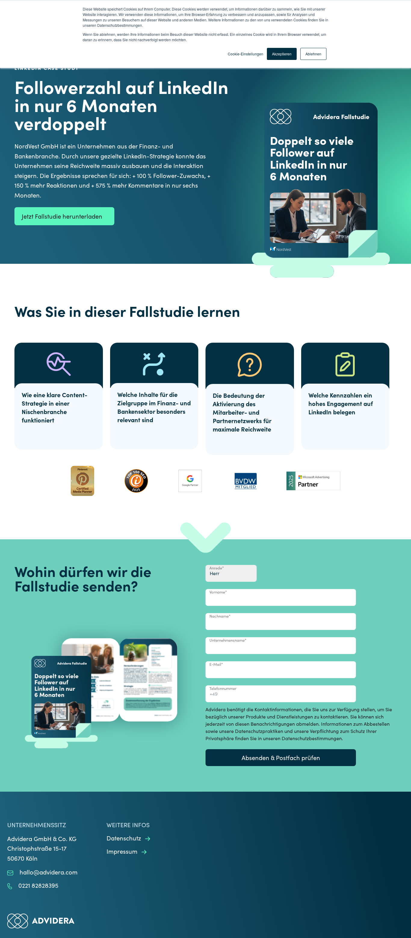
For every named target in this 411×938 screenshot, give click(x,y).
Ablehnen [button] (313, 53)
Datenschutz (125, 838)
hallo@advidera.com (49, 872)
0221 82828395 (38, 885)
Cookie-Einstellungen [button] (245, 53)
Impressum (123, 851)
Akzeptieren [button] (282, 53)
